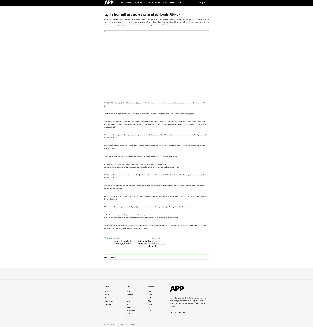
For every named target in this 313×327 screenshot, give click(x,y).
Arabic (149, 307)
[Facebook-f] (171, 312)
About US (107, 295)
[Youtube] (180, 312)
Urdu (149, 291)
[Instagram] (175, 312)
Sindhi (149, 298)
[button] (132, 2)
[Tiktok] (188, 312)
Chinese (150, 311)
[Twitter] (184, 312)
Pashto (150, 295)
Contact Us (108, 304)
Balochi (150, 301)
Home (106, 291)
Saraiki (150, 304)
